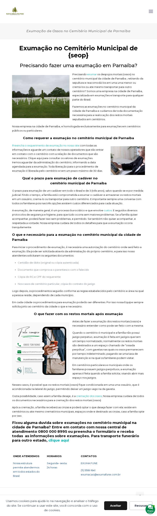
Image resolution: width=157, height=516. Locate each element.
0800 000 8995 (52, 431)
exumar (92, 74)
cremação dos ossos (89, 396)
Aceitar (115, 505)
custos (108, 210)
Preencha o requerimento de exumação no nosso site (45, 145)
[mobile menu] (151, 11)
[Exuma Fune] (15, 11)
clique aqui (58, 440)
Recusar (141, 505)
